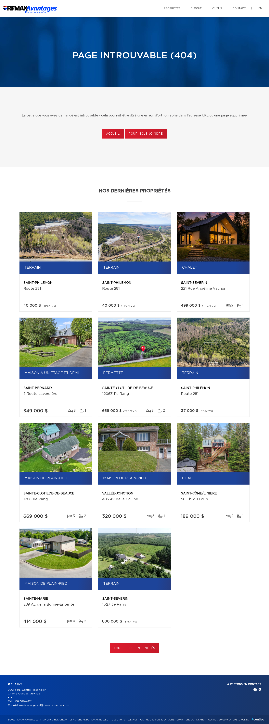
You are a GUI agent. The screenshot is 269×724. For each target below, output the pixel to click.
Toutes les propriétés (134, 648)
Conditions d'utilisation (191, 720)
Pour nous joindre (146, 133)
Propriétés (172, 8)
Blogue (196, 8)
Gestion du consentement (224, 720)
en (260, 8)
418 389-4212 (23, 701)
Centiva (258, 719)
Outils (217, 8)
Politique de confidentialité (156, 720)
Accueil (113, 133)
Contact (239, 8)
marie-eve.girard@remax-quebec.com (44, 705)
